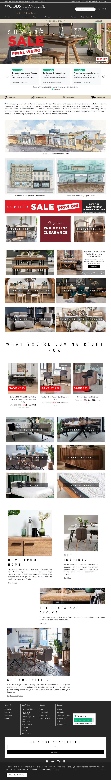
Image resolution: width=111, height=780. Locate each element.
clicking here (44, 769)
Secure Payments (28, 717)
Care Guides (61, 718)
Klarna (24, 730)
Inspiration (8, 715)
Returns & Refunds (63, 715)
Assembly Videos (28, 709)
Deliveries (60, 712)
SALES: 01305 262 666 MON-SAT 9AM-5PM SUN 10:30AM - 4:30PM (25, 1)
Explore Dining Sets (15, 696)
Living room (23, 17)
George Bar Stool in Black (88, 397)
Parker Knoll (44, 712)
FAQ (58, 721)
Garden (48, 17)
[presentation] (5, 386)
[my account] (99, 8)
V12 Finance (26, 733)
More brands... (45, 718)
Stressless (43, 715)
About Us (8, 709)
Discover (43, 623)
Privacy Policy (27, 724)
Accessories (60, 17)
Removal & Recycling (26, 713)
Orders (59, 709)
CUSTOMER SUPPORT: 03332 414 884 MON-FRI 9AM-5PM (88, 1)
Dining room (9, 17)
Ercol (41, 709)
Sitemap (25, 727)
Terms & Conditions (26, 720)
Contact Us (61, 724)
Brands (73, 17)
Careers (7, 718)
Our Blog (67, 578)
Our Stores (12, 583)
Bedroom (36, 17)
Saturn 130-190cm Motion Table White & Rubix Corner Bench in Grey (23, 399)
